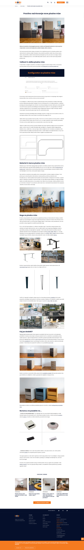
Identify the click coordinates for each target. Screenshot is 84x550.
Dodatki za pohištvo (32, 520)
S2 (49, 342)
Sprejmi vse (18, 547)
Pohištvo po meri (32, 521)
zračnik (25, 452)
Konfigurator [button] (60, 2)
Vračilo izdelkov (45, 523)
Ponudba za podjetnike (33, 523)
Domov (16, 6)
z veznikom (52, 297)
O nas (44, 516)
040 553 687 (65, 522)
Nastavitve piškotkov (29, 547)
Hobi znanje (22, 6)
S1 (48, 342)
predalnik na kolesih (47, 373)
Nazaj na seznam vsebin (42, 502)
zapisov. (55, 235)
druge (54, 233)
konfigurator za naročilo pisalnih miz (50, 66)
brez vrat (41, 339)
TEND (55, 231)
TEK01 (50, 233)
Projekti (44, 520)
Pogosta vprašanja (46, 525)
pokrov (24, 417)
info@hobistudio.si (63, 519)
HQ (47, 231)
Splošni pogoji (45, 526)
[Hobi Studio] (18, 2)
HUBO (52, 231)
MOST (56, 301)
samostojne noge (23, 267)
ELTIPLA (47, 233)
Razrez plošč (31, 518)
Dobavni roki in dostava (47, 521)
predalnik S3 (27, 341)
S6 (52, 342)
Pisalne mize (31, 516)
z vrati (36, 339)
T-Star (48, 301)
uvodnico (60, 415)
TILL (53, 301)
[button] (54, 2)
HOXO (49, 231)
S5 (51, 342)
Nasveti (44, 518)
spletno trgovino (23, 464)
